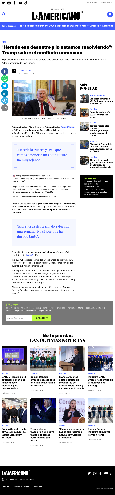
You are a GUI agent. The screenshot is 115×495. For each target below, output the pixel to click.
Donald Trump (67, 127)
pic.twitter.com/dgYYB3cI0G (41, 192)
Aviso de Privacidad (21, 487)
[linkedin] (4, 93)
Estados (93, 109)
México (93, 141)
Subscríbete (42, 318)
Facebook (14, 2)
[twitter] (4, 86)
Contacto (5, 487)
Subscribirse (92, 2)
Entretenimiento (97, 95)
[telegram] (4, 100)
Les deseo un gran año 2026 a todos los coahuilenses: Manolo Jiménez (57, 26)
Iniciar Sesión (106, 2)
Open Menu (4, 14)
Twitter (3, 2)
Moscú (29, 255)
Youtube (20, 2)
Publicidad (38, 487)
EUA (4, 42)
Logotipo (57, 15)
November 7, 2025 (49, 196)
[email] (4, 108)
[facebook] (4, 71)
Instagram (9, 2)
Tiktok (26, 2)
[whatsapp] (4, 78)
